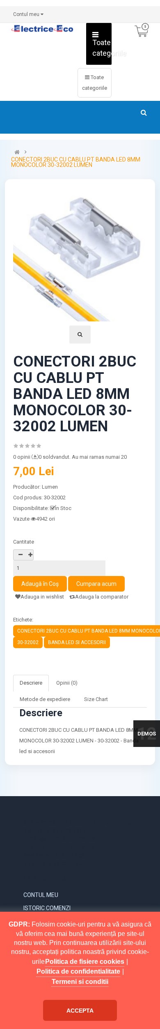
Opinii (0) (67, 683)
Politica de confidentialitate (78, 971)
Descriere (31, 683)
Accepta (80, 1010)
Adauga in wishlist (42, 597)
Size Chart (96, 699)
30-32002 (28, 642)
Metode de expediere (45, 699)
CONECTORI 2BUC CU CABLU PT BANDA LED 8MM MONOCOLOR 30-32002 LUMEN (75, 162)
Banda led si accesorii (77, 642)
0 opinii (21, 457)
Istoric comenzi (47, 908)
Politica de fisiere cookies (84, 961)
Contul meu (40, 895)
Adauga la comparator (101, 597)
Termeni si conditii (80, 981)
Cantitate (23, 542)
